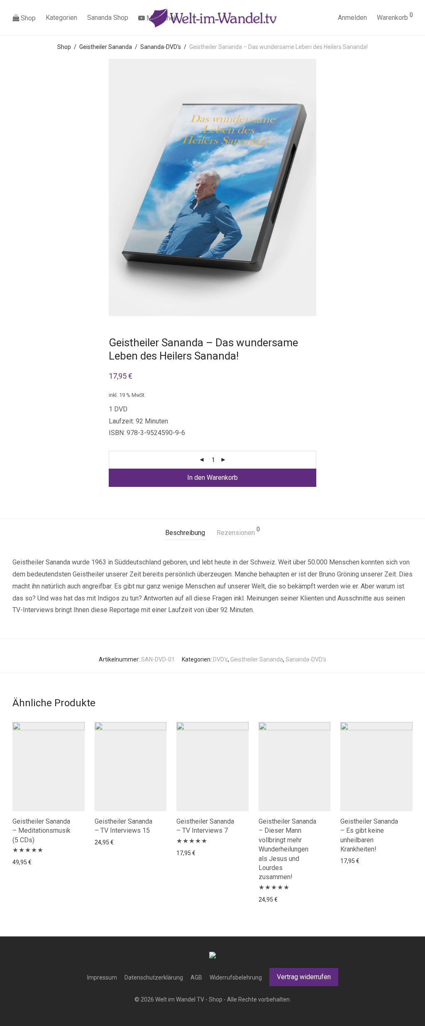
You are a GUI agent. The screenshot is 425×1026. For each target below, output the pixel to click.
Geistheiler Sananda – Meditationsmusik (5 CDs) (41, 830)
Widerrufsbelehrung (236, 977)
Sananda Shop (107, 18)
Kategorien (61, 18)
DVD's (220, 659)
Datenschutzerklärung (154, 977)
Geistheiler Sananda (105, 47)
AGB (196, 977)
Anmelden (352, 18)
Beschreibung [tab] (185, 533)
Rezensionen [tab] (238, 531)
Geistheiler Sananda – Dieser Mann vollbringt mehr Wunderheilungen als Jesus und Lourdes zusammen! (287, 849)
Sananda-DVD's (160, 47)
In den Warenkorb (212, 477)
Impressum (102, 977)
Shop (27, 18)
